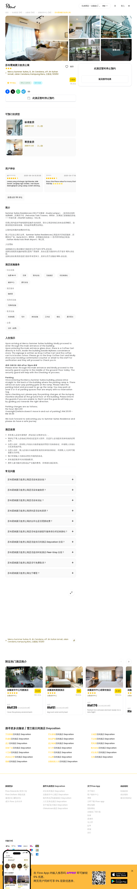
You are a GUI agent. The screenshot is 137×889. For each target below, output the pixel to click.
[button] (36, 38)
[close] (132, 871)
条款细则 (124, 794)
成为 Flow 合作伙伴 (13, 801)
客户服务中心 (93, 794)
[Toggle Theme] (115, 6)
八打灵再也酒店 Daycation (55, 801)
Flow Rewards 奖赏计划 (16, 791)
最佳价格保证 (126, 798)
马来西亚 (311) (17, 12)
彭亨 (89, 826)
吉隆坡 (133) (30, 12)
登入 (123, 6)
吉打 (89, 832)
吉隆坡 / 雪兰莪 (94, 812)
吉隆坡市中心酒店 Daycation (55, 794)
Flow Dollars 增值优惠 (15, 794)
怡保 (89, 815)
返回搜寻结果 (104, 79)
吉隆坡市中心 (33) (44, 12)
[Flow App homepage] (10, 6)
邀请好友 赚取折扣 (13, 798)
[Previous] (121, 661)
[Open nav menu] (129, 6)
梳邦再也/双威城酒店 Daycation (57, 798)
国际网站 (91, 808)
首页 (7, 12)
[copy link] (29, 91)
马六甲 (90, 822)
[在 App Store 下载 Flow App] (119, 874)
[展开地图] (71, 593)
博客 (89, 798)
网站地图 (91, 805)
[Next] (129, 661)
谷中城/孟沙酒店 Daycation (55, 805)
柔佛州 (90, 819)
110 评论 (73, 83)
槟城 (89, 829)
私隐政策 (124, 791)
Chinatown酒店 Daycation (55, 808)
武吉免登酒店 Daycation (54, 791)
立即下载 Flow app (95, 801)
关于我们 (91, 791)
